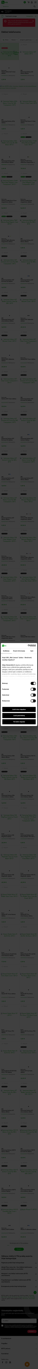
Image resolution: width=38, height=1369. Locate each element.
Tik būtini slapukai (19, 722)
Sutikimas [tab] (6, 651)
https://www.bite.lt (8, 665)
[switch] (33, 689)
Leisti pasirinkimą (19, 715)
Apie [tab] (31, 651)
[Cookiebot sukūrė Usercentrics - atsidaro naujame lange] (28, 645)
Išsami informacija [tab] (19, 651)
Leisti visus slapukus (19, 709)
